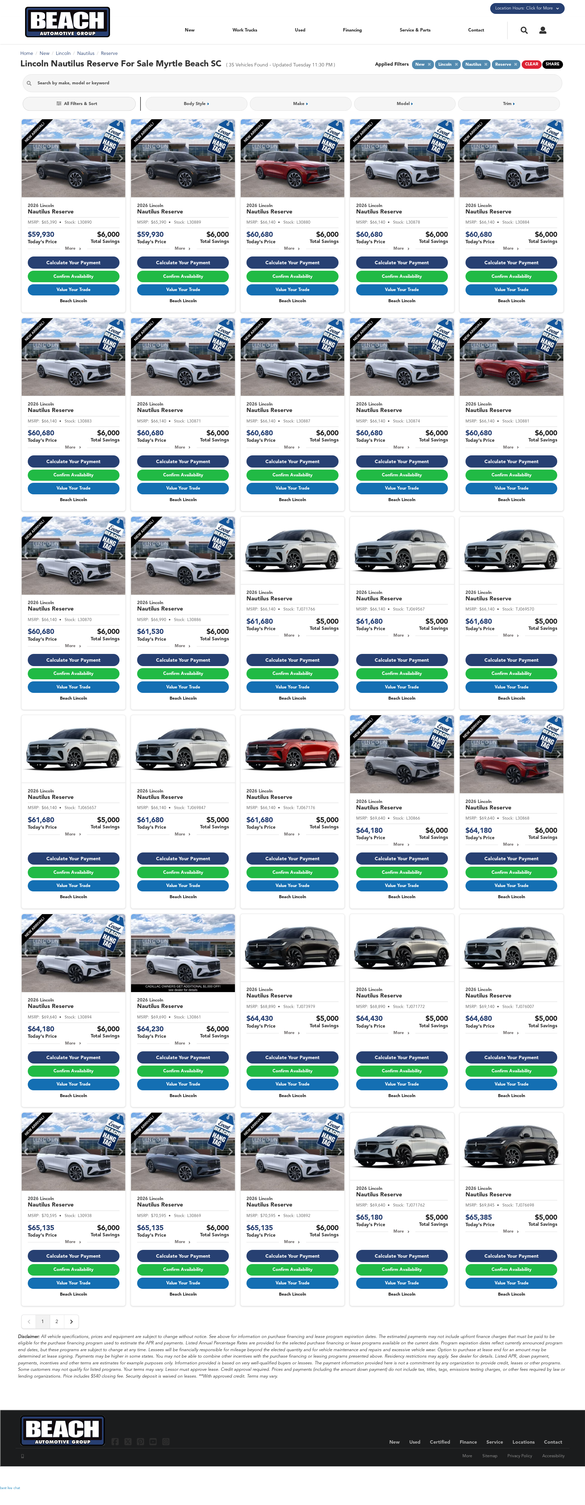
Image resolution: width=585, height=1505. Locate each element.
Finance (468, 1442)
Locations (524, 1442)
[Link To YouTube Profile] (154, 1441)
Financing (352, 30)
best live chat (10, 1488)
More (70, 249)
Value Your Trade (73, 290)
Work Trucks (245, 30)
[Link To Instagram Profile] (165, 1441)
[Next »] (71, 1321)
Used (300, 30)
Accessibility (553, 1456)
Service (494, 1442)
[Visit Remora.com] (550, 1476)
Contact (476, 30)
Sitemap (489, 1456)
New (190, 30)
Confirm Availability (73, 276)
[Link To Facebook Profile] (116, 1441)
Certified (440, 1442)
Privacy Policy (519, 1456)
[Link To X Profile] (128, 1441)
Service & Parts (415, 30)
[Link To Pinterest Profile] (141, 1441)
